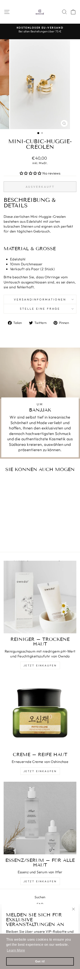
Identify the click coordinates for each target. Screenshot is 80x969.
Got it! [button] (40, 961)
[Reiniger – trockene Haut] (40, 597)
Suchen (40, 897)
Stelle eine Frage (40, 308)
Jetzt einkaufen (40, 665)
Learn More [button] (16, 950)
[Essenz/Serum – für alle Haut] (40, 818)
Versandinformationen (40, 299)
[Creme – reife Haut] (40, 712)
